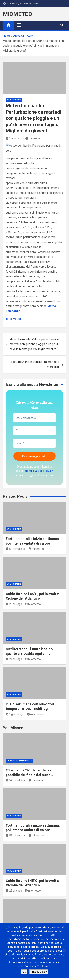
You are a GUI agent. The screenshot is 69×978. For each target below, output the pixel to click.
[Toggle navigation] (19, 25)
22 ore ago (15, 604)
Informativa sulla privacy (39, 470)
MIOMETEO (17, 14)
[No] (64, 950)
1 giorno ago (16, 714)
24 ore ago (15, 659)
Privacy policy (39, 971)
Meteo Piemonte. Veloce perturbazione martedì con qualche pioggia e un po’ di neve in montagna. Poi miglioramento (34, 344)
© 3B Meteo (13, 318)
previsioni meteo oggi (19, 760)
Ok (24, 971)
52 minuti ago (17, 548)
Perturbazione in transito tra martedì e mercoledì (35, 364)
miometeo (35, 138)
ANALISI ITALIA (14, 99)
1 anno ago (16, 138)
